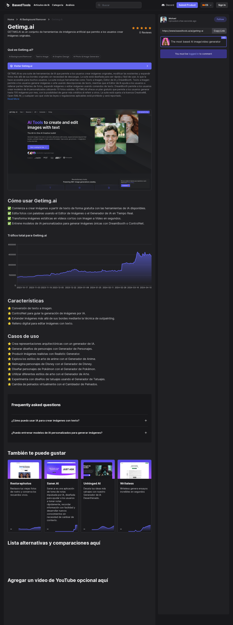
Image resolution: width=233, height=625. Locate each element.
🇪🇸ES (205, 5)
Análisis (70, 5)
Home (11, 19)
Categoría (57, 5)
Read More (13, 98)
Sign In (222, 5)
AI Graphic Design (61, 56)
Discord (170, 5)
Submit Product (187, 5)
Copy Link (219, 30)
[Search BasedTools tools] (98, 5)
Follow (220, 19)
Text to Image (42, 56)
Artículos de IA (41, 5)
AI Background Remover (33, 19)
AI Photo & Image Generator (86, 56)
